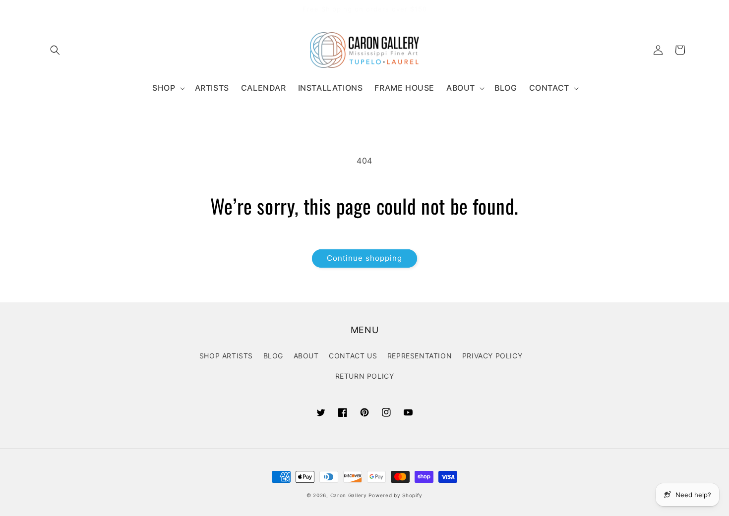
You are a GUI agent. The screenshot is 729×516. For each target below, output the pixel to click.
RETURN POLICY (364, 376)
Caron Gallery (348, 495)
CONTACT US (353, 355)
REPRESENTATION (419, 355)
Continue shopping (364, 258)
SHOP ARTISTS (226, 355)
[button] (55, 50)
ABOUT (306, 355)
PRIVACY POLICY (492, 355)
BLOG (273, 355)
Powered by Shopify (395, 495)
